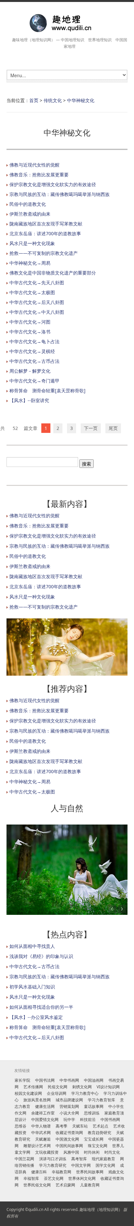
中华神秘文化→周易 (29, 263)
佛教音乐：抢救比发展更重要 (39, 174)
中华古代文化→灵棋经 (32, 351)
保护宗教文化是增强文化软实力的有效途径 (52, 184)
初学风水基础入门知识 (32, 987)
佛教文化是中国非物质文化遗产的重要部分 (52, 273)
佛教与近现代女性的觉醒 (34, 165)
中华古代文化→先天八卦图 (36, 282)
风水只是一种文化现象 (32, 243)
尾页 (113, 428)
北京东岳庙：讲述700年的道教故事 (45, 233)
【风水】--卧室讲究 (29, 400)
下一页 (91, 428)
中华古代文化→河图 (29, 322)
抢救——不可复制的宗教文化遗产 (43, 253)
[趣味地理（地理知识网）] (67, 23)
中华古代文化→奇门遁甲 (34, 381)
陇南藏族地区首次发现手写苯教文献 (45, 224)
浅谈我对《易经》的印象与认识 (41, 956)
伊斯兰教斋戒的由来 (29, 214)
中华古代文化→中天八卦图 (36, 312)
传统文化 (53, 100)
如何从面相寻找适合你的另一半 (41, 1007)
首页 (33, 100)
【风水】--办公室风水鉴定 (36, 1017)
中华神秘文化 (80, 100)
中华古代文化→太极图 (32, 292)
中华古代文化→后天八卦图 (36, 302)
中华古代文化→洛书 (29, 332)
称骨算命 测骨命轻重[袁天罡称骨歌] (47, 390)
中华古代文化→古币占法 (34, 361)
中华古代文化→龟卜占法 (34, 341)
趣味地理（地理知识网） (100, 1209)
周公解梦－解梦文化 (29, 371)
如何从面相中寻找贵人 (32, 946)
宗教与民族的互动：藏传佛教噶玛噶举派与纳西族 (59, 194)
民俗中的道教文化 (27, 204)
